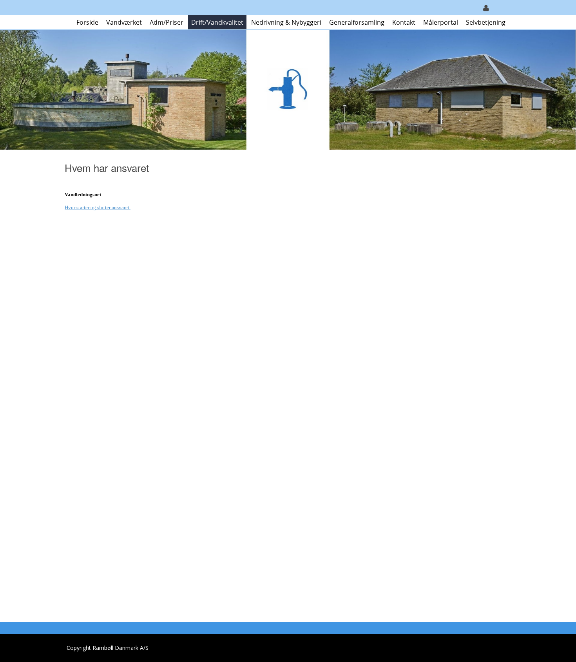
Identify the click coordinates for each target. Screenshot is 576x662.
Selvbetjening (485, 22)
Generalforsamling (356, 22)
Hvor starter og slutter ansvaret (97, 207)
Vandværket (124, 22)
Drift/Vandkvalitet (217, 22)
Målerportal (440, 22)
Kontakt (403, 22)
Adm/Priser (166, 22)
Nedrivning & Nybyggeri (286, 22)
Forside (87, 22)
